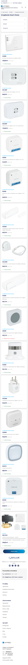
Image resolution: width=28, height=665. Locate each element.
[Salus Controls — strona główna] (14, 558)
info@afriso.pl (8, 577)
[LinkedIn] (15, 566)
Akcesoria (5, 592)
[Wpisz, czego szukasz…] (25, 7)
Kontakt (4, 636)
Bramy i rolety (6, 608)
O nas (4, 634)
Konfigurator (6, 625)
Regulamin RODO (7, 657)
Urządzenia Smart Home (19, 12)
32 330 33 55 (8, 574)
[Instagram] (18, 566)
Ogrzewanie (5, 586)
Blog (4, 631)
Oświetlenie (5, 611)
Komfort (5, 614)
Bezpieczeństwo (6, 606)
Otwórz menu (14, 551)
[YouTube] (10, 566)
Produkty (11, 12)
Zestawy (5, 595)
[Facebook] (13, 566)
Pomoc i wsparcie (18, 577)
